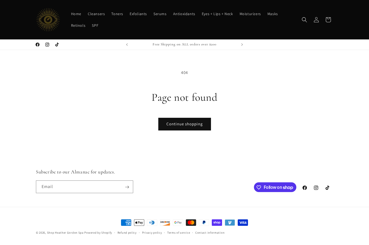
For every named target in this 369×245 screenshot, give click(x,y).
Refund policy (127, 232)
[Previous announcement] (127, 44)
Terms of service (178, 232)
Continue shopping (184, 123)
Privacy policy (152, 232)
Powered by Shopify (98, 232)
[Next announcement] (242, 44)
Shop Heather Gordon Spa (66, 232)
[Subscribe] (127, 187)
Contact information (209, 232)
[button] (304, 20)
